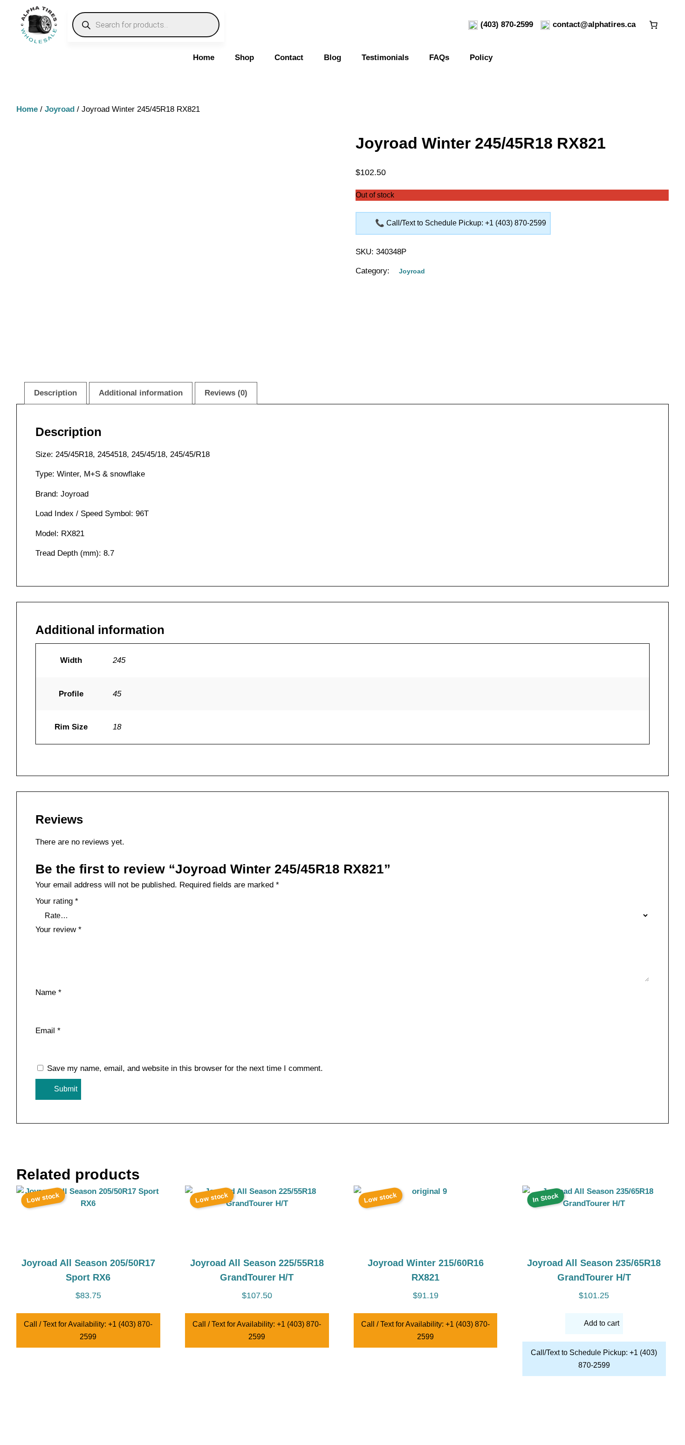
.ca (630, 24)
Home (27, 109)
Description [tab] (55, 393)
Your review (58, 929)
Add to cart (601, 1323)
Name (48, 992)
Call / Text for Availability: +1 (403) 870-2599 (88, 1330)
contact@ (570, 24)
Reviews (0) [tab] (226, 393)
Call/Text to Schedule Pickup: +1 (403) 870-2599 (594, 1359)
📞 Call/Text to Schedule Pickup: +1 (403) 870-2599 (460, 223)
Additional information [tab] (141, 393)
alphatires (606, 24)
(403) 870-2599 (506, 24)
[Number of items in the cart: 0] (653, 24)
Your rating (56, 901)
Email (48, 1030)
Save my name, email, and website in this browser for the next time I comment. (185, 1068)
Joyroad (60, 109)
